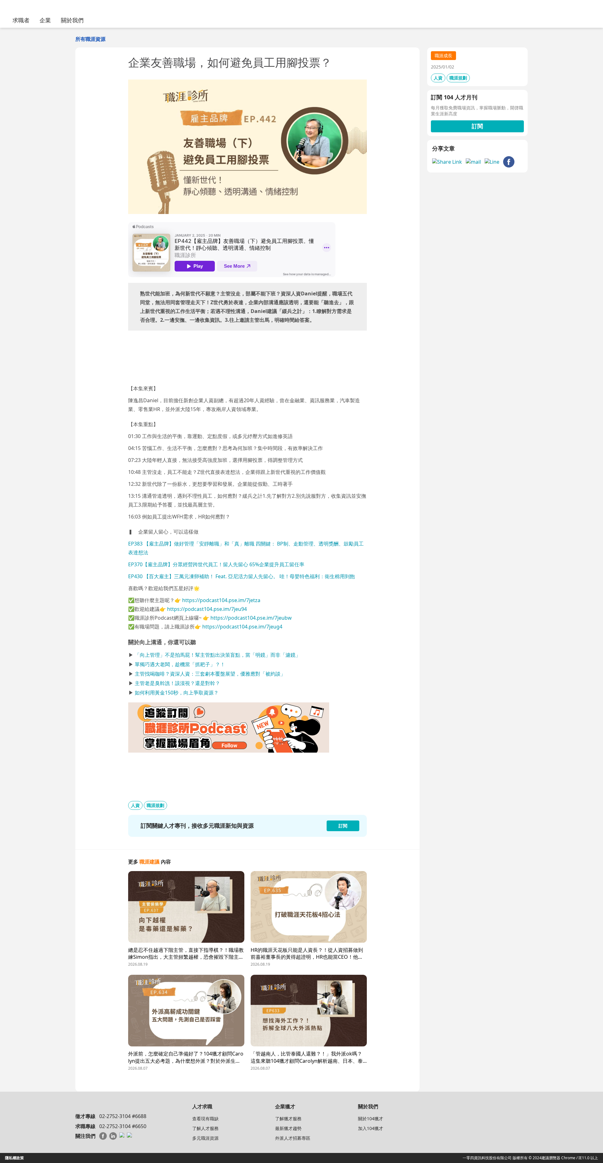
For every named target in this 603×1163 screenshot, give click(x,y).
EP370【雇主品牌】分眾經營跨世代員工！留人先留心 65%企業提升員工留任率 (216, 564)
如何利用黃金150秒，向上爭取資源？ (177, 692)
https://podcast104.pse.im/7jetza (221, 600)
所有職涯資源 (90, 39)
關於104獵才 (370, 1119)
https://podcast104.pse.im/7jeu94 (207, 609)
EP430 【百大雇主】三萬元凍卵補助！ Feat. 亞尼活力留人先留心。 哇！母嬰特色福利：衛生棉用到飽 (241, 576)
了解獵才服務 (288, 1119)
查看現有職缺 (205, 1119)
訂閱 (477, 126)
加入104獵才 (370, 1128)
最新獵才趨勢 (288, 1128)
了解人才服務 (205, 1128)
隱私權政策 (14, 1157)
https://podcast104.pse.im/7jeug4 (242, 626)
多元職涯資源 (205, 1138)
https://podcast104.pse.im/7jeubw (251, 617)
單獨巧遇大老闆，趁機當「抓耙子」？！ (180, 664)
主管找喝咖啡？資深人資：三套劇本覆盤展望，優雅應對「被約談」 (210, 673)
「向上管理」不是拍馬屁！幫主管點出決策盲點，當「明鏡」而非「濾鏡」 (218, 654)
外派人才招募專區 (292, 1138)
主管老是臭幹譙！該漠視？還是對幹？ (177, 683)
